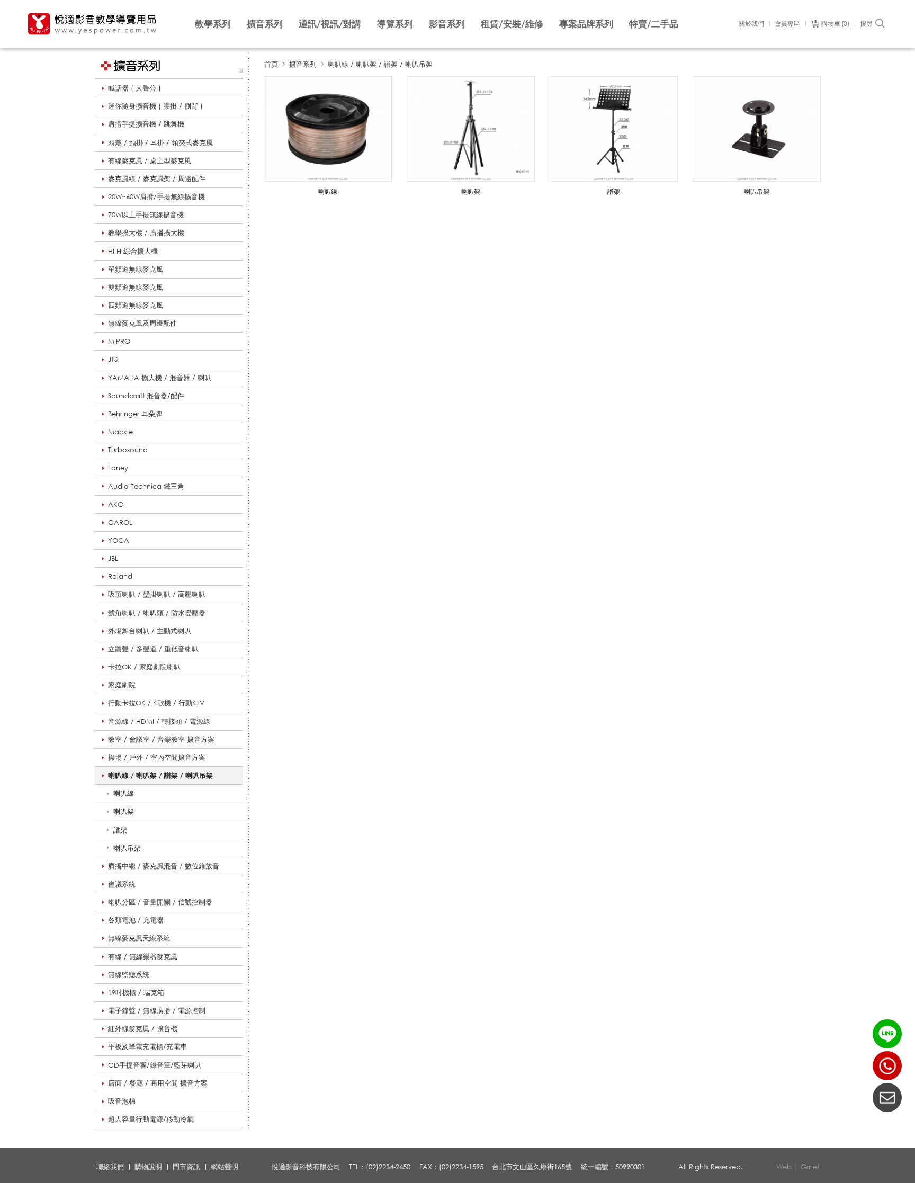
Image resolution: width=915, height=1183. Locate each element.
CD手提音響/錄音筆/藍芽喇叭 (154, 1065)
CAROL (120, 522)
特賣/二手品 (653, 23)
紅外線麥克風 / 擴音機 (142, 1028)
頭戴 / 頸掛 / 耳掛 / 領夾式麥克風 (160, 142)
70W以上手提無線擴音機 (146, 214)
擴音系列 (265, 23)
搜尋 (866, 24)
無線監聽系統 (128, 974)
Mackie (120, 431)
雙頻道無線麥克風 (135, 287)
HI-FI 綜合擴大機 (133, 251)
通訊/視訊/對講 (330, 23)
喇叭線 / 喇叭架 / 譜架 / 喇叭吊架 (160, 775)
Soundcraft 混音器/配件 (146, 395)
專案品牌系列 (586, 23)
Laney (118, 467)
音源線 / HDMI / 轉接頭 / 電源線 (159, 721)
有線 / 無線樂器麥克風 (142, 956)
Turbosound (128, 449)
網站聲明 (224, 1166)
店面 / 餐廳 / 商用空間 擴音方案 (158, 1083)
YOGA (118, 540)
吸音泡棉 (122, 1101)
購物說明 (148, 1166)
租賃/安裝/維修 (512, 23)
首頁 (271, 64)
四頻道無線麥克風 (135, 305)
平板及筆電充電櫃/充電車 (147, 1046)
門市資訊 (186, 1166)
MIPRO (119, 341)
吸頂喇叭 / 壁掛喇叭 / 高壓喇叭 (156, 594)
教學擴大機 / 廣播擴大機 (146, 232)
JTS (113, 359)
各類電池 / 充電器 (136, 920)
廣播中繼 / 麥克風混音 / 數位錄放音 (163, 866)
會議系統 (122, 884)
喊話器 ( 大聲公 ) (134, 88)
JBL (113, 558)
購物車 (834, 24)
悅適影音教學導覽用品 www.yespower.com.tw (92, 23)
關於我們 (751, 24)
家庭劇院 (122, 684)
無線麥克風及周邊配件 (142, 323)
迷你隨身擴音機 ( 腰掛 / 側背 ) (155, 106)
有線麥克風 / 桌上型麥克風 (149, 160)
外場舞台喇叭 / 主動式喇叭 (149, 630)
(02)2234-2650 (887, 1065)
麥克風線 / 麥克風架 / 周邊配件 (156, 178)
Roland (120, 576)
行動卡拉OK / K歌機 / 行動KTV (156, 702)
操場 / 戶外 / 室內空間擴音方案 (156, 757)
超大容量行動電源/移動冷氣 (151, 1119)
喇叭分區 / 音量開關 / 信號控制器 (160, 902)
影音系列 (447, 23)
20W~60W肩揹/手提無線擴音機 (156, 196)
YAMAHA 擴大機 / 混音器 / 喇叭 (159, 377)
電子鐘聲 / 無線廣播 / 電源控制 (156, 1010)
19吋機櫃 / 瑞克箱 (136, 992)
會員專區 (787, 24)
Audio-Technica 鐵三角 (146, 486)
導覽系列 (395, 23)
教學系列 (213, 23)
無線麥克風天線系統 (139, 938)
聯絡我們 (110, 1166)
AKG (115, 504)
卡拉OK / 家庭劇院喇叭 (144, 666)
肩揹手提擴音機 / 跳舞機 (146, 124)
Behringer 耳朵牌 (135, 413)
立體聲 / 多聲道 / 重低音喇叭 (153, 648)
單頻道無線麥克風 (135, 269)
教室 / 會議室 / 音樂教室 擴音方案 (161, 739)
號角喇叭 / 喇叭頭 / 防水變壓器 (156, 612)
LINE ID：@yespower (887, 1033)
